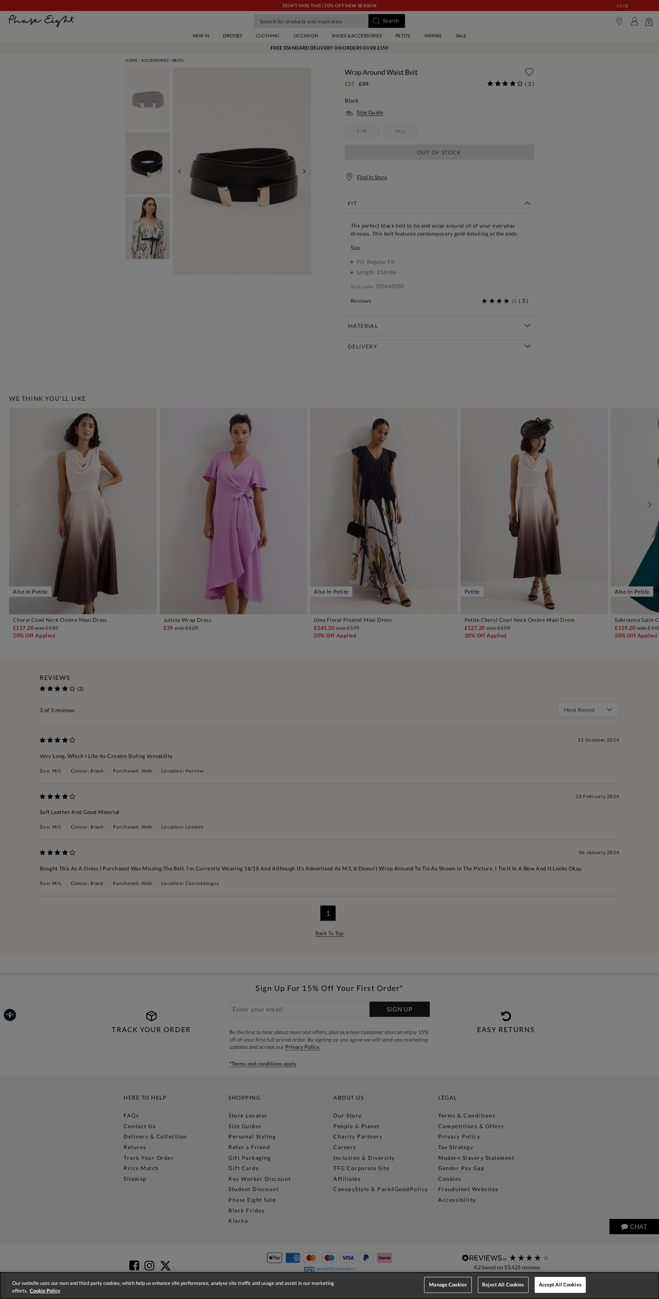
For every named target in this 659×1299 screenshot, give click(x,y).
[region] (329, 1285)
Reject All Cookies (503, 1284)
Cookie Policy (45, 1291)
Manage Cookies (448, 1284)
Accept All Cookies (560, 1284)
